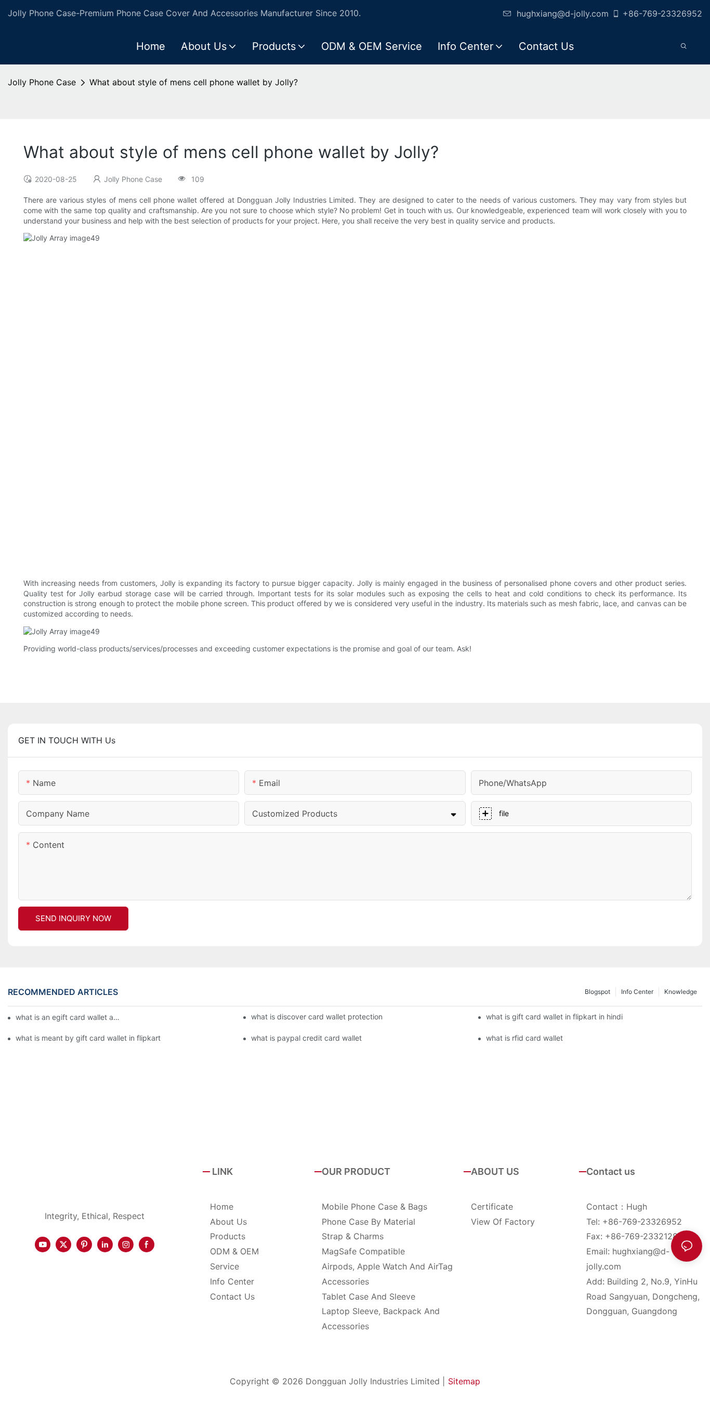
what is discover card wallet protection (317, 1016)
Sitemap (464, 1381)
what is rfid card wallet (524, 1037)
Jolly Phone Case (42, 82)
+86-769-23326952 (662, 13)
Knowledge (680, 991)
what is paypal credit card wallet (306, 1037)
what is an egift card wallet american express (68, 1017)
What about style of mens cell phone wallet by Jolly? (193, 82)
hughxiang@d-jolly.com (563, 13)
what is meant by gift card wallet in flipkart (88, 1037)
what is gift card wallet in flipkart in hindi (554, 1016)
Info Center (637, 991)
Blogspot (597, 991)
